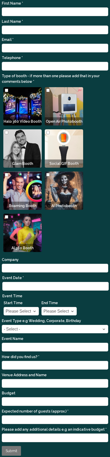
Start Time (13, 303)
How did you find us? (20, 357)
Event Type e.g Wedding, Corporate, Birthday (41, 321)
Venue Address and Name (24, 375)
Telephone (12, 58)
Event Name (12, 339)
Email (8, 40)
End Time (49, 303)
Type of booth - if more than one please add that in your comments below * (51, 79)
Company (10, 260)
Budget (8, 393)
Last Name (12, 21)
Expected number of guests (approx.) (35, 411)
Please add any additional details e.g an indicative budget (54, 429)
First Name (12, 3)
